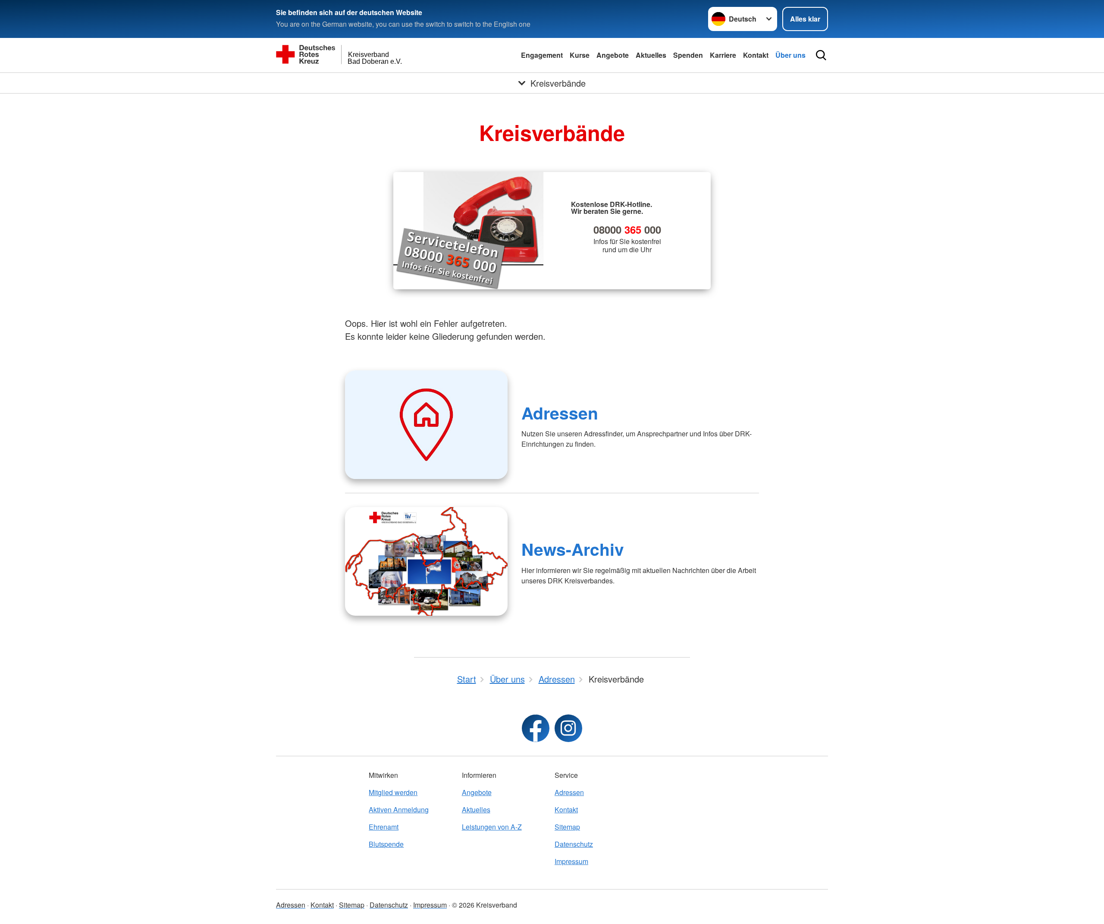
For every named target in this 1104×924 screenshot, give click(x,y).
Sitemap (567, 827)
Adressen (559, 413)
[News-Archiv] (426, 561)
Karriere (723, 55)
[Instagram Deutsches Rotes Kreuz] (568, 728)
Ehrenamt (383, 827)
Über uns (790, 55)
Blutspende (386, 844)
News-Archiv (572, 549)
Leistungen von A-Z (492, 827)
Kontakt (755, 55)
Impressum (571, 861)
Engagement (542, 55)
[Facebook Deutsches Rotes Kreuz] (535, 728)
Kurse (580, 55)
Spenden (688, 55)
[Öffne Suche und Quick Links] (821, 55)
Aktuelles (651, 55)
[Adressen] (426, 424)
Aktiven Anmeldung (399, 809)
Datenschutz (574, 844)
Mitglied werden (393, 792)
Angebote (612, 55)
